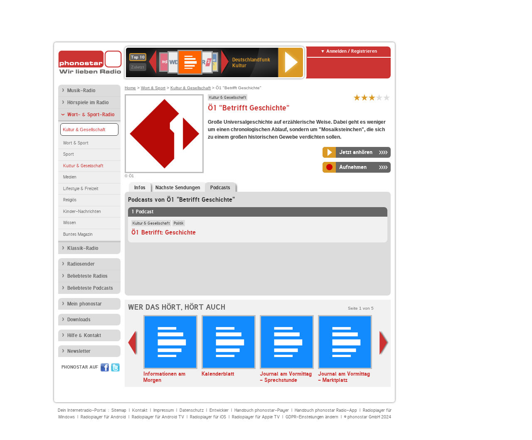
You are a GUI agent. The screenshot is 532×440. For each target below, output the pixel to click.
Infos (139, 188)
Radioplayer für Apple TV (256, 417)
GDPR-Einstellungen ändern (312, 417)
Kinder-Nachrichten (82, 211)
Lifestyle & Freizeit (81, 188)
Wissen (69, 222)
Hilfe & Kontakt (84, 335)
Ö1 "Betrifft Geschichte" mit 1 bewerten (357, 97)
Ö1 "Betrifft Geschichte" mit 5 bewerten (387, 97)
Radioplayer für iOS (208, 417)
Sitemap (118, 410)
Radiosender (81, 264)
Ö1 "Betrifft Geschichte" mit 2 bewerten (364, 97)
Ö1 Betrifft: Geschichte (163, 232)
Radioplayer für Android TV (158, 417)
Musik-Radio (81, 90)
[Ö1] (164, 133)
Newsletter (79, 351)
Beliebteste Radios (87, 276)
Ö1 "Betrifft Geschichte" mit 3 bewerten (372, 97)
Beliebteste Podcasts (90, 288)
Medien (69, 177)
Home (130, 88)
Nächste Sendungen (177, 188)
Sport (68, 154)
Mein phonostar (84, 304)
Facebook (105, 367)
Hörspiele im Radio (87, 102)
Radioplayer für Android (103, 417)
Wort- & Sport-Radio (90, 114)
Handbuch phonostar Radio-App (326, 410)
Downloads (79, 320)
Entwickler (219, 410)
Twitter (115, 367)
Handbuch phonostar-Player (261, 410)
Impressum (163, 410)
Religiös (69, 200)
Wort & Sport (76, 143)
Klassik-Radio (82, 248)
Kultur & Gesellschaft (84, 129)
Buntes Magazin (78, 234)
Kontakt (140, 410)
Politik (179, 222)
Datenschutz (192, 410)
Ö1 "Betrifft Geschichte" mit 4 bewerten (379, 97)
